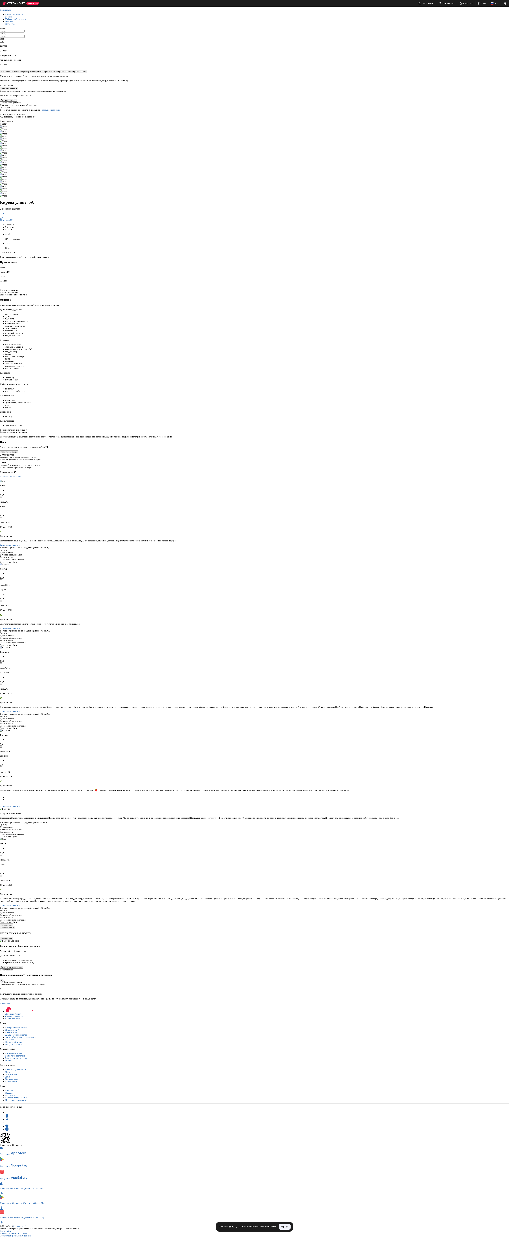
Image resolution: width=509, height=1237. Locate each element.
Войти (483, 3)
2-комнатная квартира (10, 545)
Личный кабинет (13, 1014)
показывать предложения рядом (17, 468)
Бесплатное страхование (16, 1058)
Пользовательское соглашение (13, 1233)
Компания (9, 1090)
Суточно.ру (19, 1226)
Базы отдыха (11, 1081)
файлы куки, (234, 1227)
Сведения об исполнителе (11, 967)
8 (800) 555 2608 (12, 1019)
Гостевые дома (12, 1079)
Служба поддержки (14, 1016)
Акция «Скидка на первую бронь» (20, 1037)
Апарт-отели (11, 1074)
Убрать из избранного (50, 110)
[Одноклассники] (6, 1116)
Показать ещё (6, 925)
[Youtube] (6, 1126)
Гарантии (9, 1039)
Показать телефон (8, 100)
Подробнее (5, 1003)
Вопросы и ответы (13, 1044)
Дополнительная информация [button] (13, 430)
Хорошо (284, 1227)
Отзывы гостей (12, 1030)
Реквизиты (10, 1095)
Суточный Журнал (13, 1042)
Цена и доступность (9, 88)
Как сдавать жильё (13, 1053)
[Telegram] (6, 1112)
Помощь (9, 1060)
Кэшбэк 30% (11, 1032)
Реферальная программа (16, 1098)
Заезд (2, 28)
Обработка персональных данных (15, 1236)
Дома (7, 1077)
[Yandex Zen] (6, 1130)
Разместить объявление (15, 1056)
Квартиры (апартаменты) (16, 1069)
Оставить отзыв (7, 928)
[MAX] (6, 1119)
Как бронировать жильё (16, 1028)
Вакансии (9, 1093)
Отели (8, 1072)
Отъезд (3, 33)
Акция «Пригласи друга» (16, 1035)
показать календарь (9, 452)
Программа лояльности (15, 1100)
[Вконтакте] (6, 1123)
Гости (2, 39)
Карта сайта (5, 1231)
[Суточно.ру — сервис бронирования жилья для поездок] (14, 3)
